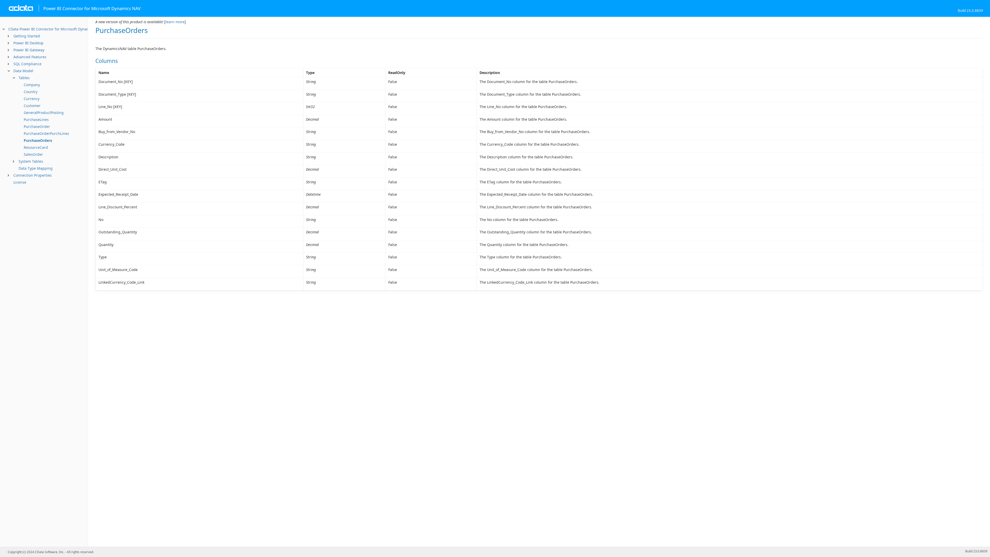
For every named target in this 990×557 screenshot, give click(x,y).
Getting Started (26, 36)
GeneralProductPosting (44, 112)
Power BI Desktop (28, 42)
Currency (31, 98)
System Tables (31, 161)
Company (32, 84)
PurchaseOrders (38, 140)
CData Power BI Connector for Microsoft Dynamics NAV (55, 29)
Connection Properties (32, 175)
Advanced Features (29, 56)
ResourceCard (36, 147)
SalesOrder (33, 154)
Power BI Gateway (28, 49)
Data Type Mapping (36, 168)
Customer (32, 105)
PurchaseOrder (37, 126)
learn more (175, 21)
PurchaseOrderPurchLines (46, 133)
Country (30, 91)
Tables (24, 77)
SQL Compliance (27, 63)
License (19, 182)
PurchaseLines (36, 119)
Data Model (23, 70)
